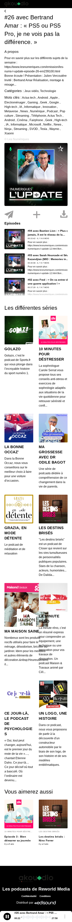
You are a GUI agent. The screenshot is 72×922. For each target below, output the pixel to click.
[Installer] (37, 214)
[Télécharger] (64, 214)
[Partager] (8, 214)
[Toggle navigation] (65, 4)
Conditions (45, 896)
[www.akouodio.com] (36, 11)
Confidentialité (29, 896)
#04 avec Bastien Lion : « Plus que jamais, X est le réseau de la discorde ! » (49, 234)
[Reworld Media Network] (36, 878)
